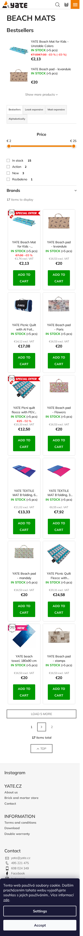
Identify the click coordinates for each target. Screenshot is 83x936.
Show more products (40, 94)
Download (12, 828)
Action (19, 167)
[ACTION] (24, 223)
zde (6, 900)
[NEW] (24, 638)
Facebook (18, 873)
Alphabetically (17, 118)
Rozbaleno (22, 179)
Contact (10, 803)
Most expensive (56, 109)
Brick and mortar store (21, 798)
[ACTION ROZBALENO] (24, 389)
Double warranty (17, 834)
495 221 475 (20, 863)
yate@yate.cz (20, 858)
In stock (21, 160)
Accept (40, 925)
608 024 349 (20, 868)
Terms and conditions (20, 822)
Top (43, 749)
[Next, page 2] (41, 727)
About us (11, 792)
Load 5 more (41, 714)
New (18, 173)
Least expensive (34, 109)
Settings (40, 911)
